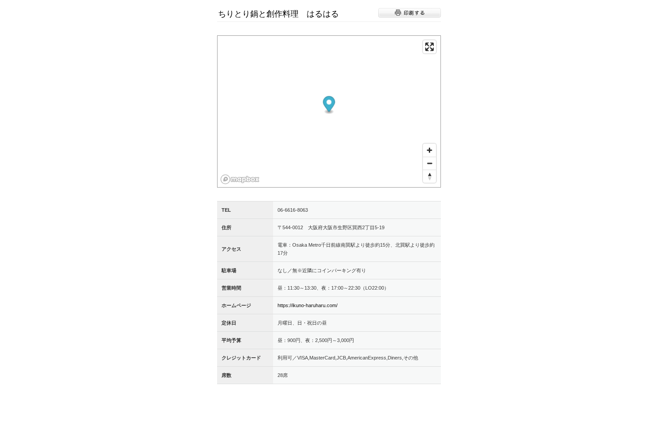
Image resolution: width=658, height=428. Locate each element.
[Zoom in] (429, 150)
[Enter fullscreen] (429, 46)
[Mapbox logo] (240, 179)
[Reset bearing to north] (429, 176)
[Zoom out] (429, 163)
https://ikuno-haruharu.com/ (308, 305)
